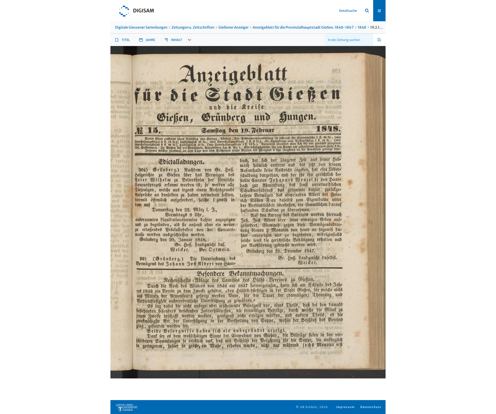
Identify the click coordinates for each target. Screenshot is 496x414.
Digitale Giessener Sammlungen (141, 27)
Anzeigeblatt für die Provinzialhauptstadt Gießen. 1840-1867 (303, 27)
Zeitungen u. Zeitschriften (192, 27)
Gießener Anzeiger (233, 27)
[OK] (367, 10)
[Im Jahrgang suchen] (379, 40)
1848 (362, 27)
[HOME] (134, 10)
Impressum (345, 407)
